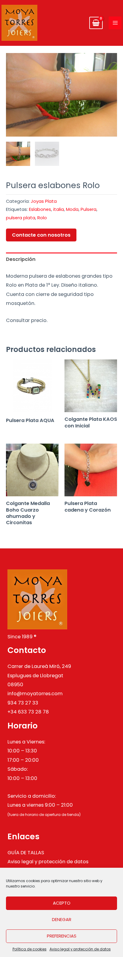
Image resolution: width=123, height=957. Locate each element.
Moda (72, 209)
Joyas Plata (44, 201)
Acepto (61, 903)
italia (58, 209)
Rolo (42, 217)
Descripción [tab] (21, 259)
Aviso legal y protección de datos (80, 949)
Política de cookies (30, 949)
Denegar (61, 919)
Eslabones (40, 209)
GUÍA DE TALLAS (25, 852)
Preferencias (61, 936)
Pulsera (88, 209)
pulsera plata (20, 217)
